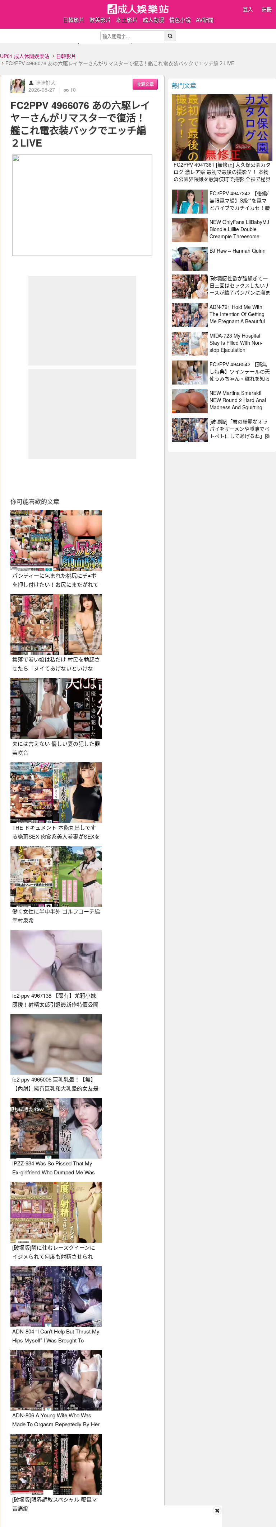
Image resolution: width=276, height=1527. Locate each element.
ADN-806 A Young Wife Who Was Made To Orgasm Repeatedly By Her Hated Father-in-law (56, 1424)
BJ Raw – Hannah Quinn (238, 250)
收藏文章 (145, 84)
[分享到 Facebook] (33, 478)
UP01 (138, 9)
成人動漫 (153, 19)
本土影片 (127, 19)
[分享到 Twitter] (57, 478)
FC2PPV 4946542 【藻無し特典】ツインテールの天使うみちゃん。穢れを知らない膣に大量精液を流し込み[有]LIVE (240, 378)
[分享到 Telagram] (132, 478)
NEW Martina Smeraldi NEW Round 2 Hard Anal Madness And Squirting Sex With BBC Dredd (238, 403)
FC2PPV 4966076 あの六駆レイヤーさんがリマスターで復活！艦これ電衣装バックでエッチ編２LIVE (80, 123)
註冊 (267, 9)
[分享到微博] (82, 478)
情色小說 (180, 19)
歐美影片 (100, 19)
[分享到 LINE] (107, 478)
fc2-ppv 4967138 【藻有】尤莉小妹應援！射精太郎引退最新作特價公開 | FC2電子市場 (55, 1004)
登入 (248, 9)
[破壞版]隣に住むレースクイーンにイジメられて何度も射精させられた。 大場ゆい (53, 1256)
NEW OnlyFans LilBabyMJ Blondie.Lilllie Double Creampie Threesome (239, 229)
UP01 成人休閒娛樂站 (24, 55)
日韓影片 (73, 19)
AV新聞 (204, 19)
